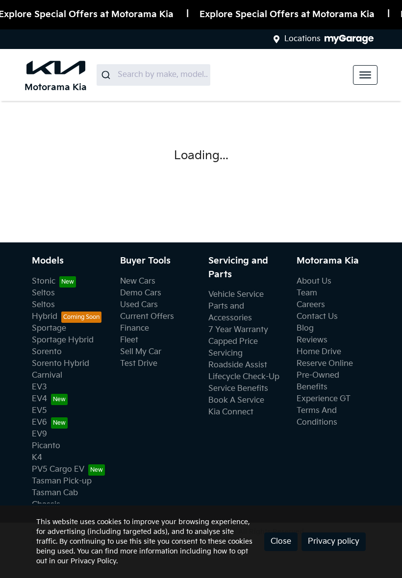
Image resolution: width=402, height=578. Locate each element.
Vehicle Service (236, 294)
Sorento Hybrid (60, 363)
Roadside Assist (237, 365)
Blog (305, 328)
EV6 (39, 422)
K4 (37, 457)
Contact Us (317, 316)
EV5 (39, 410)
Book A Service (236, 400)
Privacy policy (333, 541)
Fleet (129, 340)
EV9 (39, 434)
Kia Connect (230, 412)
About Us (314, 281)
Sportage (49, 328)
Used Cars (139, 305)
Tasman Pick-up (62, 481)
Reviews (312, 340)
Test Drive (138, 363)
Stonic (43, 281)
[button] (365, 75)
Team (307, 293)
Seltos (43, 293)
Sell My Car (140, 352)
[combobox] (153, 75)
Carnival (47, 375)
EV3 (39, 387)
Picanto (46, 446)
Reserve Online (325, 363)
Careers (311, 305)
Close (281, 541)
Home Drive (319, 352)
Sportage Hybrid (63, 340)
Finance (134, 328)
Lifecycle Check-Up (243, 377)
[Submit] (107, 75)
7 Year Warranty (238, 330)
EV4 (39, 399)
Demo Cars (140, 293)
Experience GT (324, 399)
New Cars (137, 281)
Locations (302, 39)
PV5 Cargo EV (58, 469)
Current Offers (147, 316)
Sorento (47, 352)
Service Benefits (238, 388)
